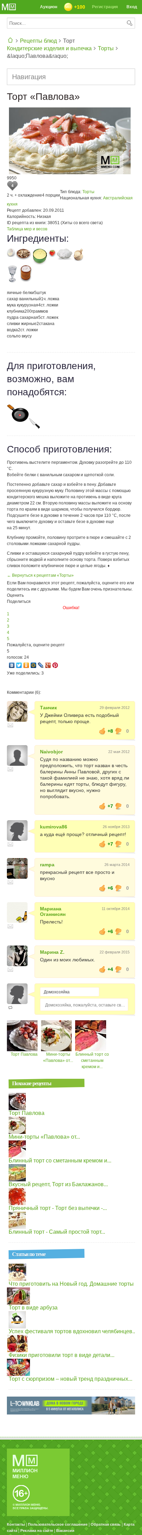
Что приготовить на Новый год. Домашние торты (71, 1284)
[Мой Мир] (33, 665)
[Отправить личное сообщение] (10, 725)
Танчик (48, 707)
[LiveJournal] (40, 665)
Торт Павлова (24, 1054)
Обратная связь (106, 1524)
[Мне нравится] (102, 731)
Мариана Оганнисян (52, 911)
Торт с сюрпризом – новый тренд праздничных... (70, 1379)
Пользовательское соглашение (58, 1524)
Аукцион (48, 6)
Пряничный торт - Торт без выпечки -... (58, 1208)
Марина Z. (52, 952)
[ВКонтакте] (12, 665)
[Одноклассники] (26, 665)
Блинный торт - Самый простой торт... (57, 1232)
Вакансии (65, 1530)
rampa (47, 864)
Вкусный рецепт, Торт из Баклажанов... (58, 1184)
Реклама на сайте (36, 1530)
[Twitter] (19, 665)
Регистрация (105, 6)
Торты (106, 48)
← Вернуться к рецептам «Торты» (40, 575)
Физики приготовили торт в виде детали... (61, 1355)
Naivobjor (51, 751)
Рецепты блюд (38, 41)
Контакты (16, 1524)
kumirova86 (53, 826)
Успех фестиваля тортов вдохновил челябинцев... (72, 1331)
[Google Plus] (48, 665)
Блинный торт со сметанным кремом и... (92, 1060)
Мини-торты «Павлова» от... (44, 1137)
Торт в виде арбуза (33, 1308)
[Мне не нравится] (118, 731)
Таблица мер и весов (27, 229)
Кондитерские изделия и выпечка (49, 48)
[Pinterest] (55, 665)
